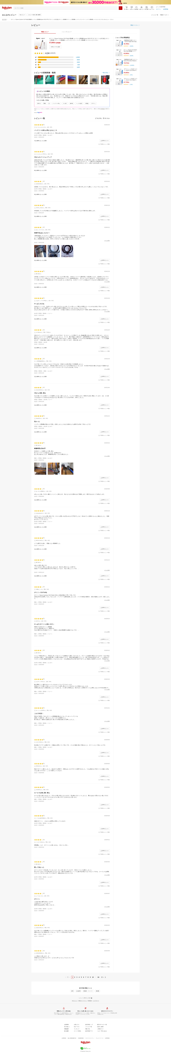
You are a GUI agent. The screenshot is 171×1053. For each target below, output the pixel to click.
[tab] (45, 32)
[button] (132, 8)
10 (93, 977)
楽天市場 (4, 19)
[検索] (120, 8)
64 (98, 977)
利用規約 (103, 108)
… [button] (8, 19)
